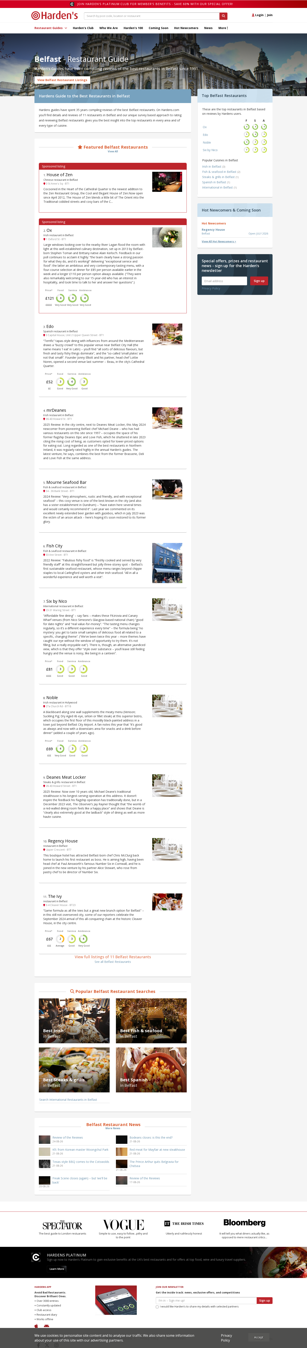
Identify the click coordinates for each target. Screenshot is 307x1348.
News (208, 28)
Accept (258, 1337)
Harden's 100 (133, 28)
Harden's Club (83, 28)
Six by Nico (56, 601)
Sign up (259, 281)
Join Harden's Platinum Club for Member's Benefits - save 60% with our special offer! (155, 4)
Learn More (56, 1269)
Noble (52, 697)
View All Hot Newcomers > (219, 241)
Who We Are (108, 28)
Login (259, 15)
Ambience (85, 290)
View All (113, 151)
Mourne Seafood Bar (66, 482)
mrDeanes (56, 410)
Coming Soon (158, 28)
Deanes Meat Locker (66, 777)
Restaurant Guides (48, 28)
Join (270, 15)
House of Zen (59, 174)
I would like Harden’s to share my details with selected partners (199, 1306)
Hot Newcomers (186, 28)
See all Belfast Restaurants (113, 962)
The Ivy (55, 896)
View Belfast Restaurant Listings (62, 80)
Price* (48, 290)
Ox (49, 230)
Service (72, 290)
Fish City (54, 546)
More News (112, 1128)
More (222, 28)
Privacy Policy (211, 288)
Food (60, 290)
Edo (50, 326)
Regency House (63, 841)
